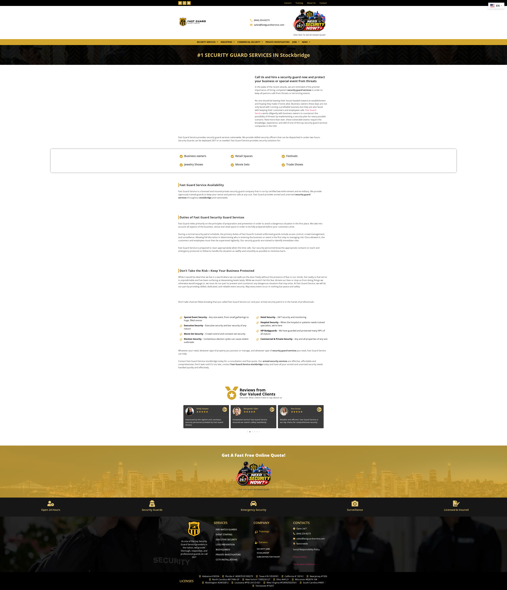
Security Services (206, 42)
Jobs (294, 42)
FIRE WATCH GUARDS (226, 529)
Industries (226, 42)
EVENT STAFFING (224, 534)
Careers (288, 3)
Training (299, 3)
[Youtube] (189, 3)
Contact (323, 3)
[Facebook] (180, 3)
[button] (207, 42)
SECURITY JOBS (263, 549)
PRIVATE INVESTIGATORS (228, 554)
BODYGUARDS (223, 549)
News (305, 42)
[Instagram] (184, 3)
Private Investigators (278, 42)
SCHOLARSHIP (263, 553)
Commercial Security (248, 42)
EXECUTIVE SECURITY (226, 539)
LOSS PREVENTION (225, 544)
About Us (311, 3)
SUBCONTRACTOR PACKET (268, 557)
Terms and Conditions (304, 564)
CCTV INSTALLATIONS (226, 559)
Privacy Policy (300, 556)
